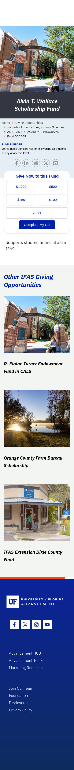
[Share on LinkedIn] (27, 164)
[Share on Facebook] (17, 164)
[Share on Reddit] (37, 164)
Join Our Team (21, 688)
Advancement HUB (25, 653)
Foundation (18, 695)
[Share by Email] (56, 164)
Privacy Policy (20, 709)
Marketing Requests (26, 667)
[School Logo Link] (35, 602)
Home (6, 123)
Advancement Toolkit (27, 660)
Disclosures (18, 702)
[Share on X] (47, 164)
